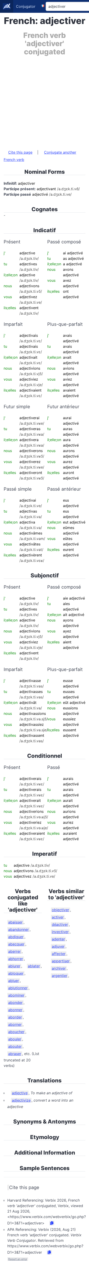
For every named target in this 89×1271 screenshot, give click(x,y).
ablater (34, 966)
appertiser (61, 961)
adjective (20, 1093)
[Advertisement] (44, 100)
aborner (15, 1024)
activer (58, 917)
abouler (14, 1039)
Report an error (17, 1259)
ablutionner (18, 988)
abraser (14, 1053)
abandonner (18, 929)
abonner (15, 1010)
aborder (15, 1017)
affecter (58, 953)
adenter (58, 939)
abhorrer (15, 958)
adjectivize (21, 1100)
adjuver (58, 946)
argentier (59, 975)
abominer (16, 995)
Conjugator (25, 6)
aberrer (14, 951)
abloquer (16, 973)
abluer (13, 980)
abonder (15, 1002)
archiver (59, 968)
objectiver (60, 910)
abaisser (15, 922)
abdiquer (16, 936)
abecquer (16, 944)
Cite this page (20, 152)
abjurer (14, 966)
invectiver (60, 931)
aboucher (16, 1031)
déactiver (60, 924)
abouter (15, 1046)
